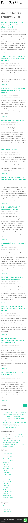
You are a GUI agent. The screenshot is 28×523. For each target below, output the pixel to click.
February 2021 (7, 489)
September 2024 (8, 460)
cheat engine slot (8, 440)
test (12, 438)
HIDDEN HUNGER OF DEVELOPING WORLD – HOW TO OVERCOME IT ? (12, 341)
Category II (6, 507)
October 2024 (7, 459)
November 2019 (7, 499)
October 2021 (7, 482)
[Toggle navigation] (3, 6)
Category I (6, 506)
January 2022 (7, 480)
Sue (4, 436)
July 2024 (5, 464)
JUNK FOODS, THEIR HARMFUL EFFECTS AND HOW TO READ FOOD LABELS (13, 59)
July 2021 (5, 483)
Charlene (5, 434)
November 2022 (7, 478)
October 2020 (7, 495)
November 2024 (7, 457)
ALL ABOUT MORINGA (10, 150)
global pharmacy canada (10, 444)
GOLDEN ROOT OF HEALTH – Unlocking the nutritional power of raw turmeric (14, 25)
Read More (4, 52)
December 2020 (7, 491)
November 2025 (7, 453)
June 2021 (6, 485)
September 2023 (8, 468)
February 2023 (7, 474)
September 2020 (8, 497)
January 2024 (7, 466)
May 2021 (5, 487)
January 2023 (7, 476)
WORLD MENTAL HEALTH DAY (13, 120)
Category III (6, 509)
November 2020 (7, 493)
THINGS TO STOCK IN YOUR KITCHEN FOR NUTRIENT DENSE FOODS (14, 309)
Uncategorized (7, 511)
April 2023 (6, 472)
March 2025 (6, 455)
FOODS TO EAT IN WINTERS (18, 434)
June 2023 (6, 470)
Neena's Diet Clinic (13, 519)
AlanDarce (6, 438)
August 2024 (6, 462)
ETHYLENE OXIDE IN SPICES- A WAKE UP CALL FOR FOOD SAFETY (13, 91)
